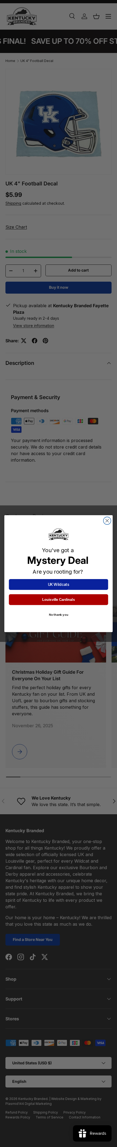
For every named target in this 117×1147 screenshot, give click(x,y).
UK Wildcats (58, 584)
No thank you (58, 615)
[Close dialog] (107, 520)
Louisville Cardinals (58, 599)
